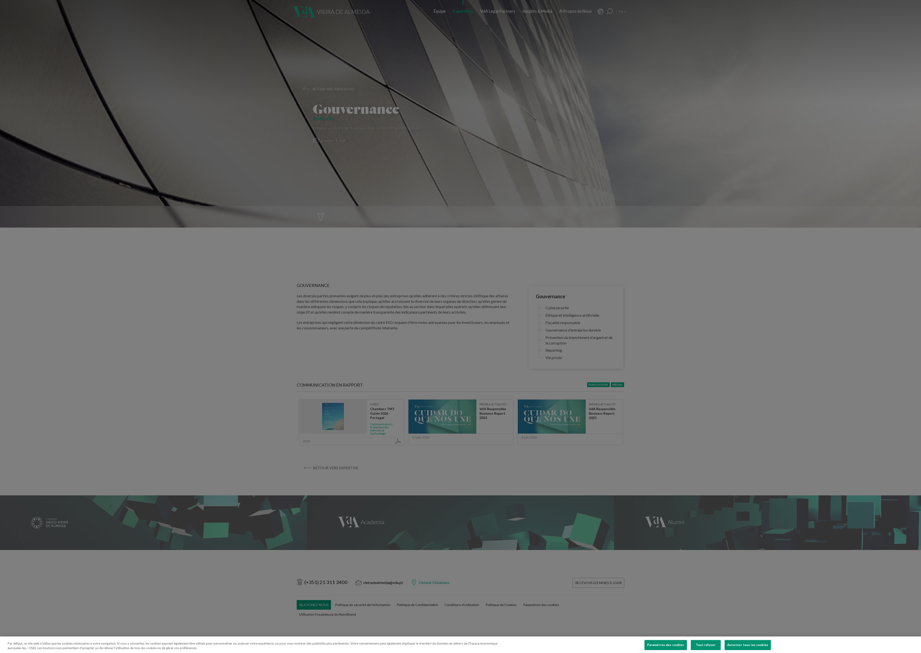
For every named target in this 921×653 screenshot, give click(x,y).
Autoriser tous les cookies (747, 645)
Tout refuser (706, 645)
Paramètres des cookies (665, 645)
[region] (460, 644)
